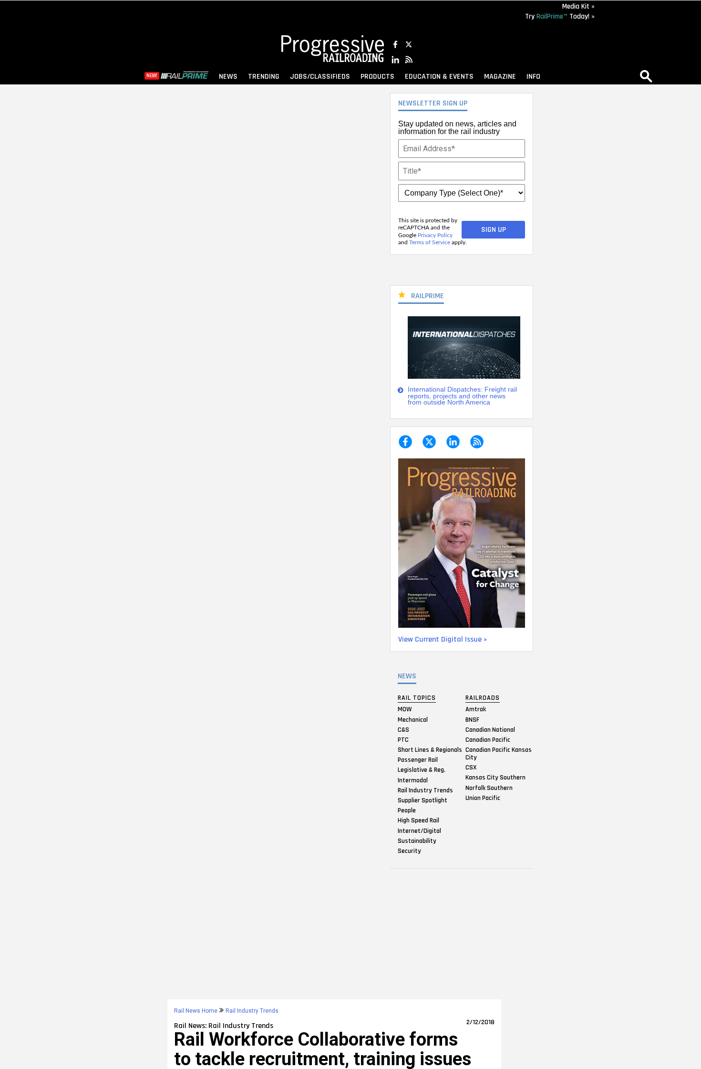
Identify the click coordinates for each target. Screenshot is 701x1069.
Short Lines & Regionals (430, 750)
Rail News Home (195, 1010)
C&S (403, 729)
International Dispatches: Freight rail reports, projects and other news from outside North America (462, 396)
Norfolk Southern (489, 787)
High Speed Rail (418, 820)
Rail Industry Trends (425, 790)
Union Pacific (482, 797)
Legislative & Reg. (421, 770)
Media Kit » (578, 6)
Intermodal (413, 780)
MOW (405, 709)
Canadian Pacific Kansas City (498, 754)
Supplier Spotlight (422, 800)
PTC (403, 739)
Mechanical (413, 719)
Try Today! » (560, 16)
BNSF (472, 719)
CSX (470, 767)
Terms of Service (429, 242)
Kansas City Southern (495, 777)
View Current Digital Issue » (442, 639)
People (407, 810)
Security (409, 850)
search (646, 76)
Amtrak (475, 709)
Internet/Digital (419, 830)
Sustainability (417, 840)
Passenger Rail (418, 760)
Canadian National (490, 729)
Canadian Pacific (487, 739)
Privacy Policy (435, 235)
